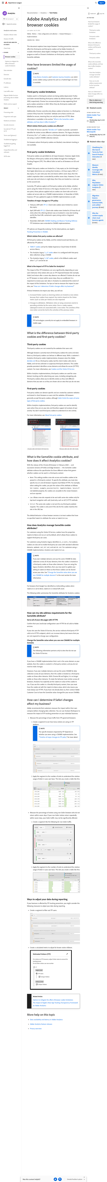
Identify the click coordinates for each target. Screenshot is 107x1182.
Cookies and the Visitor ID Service (62, 369)
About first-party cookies (53, 415)
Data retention (8, 70)
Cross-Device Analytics (40, 77)
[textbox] (11, 19)
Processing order (8, 112)
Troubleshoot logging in (10, 139)
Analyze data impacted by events (10, 43)
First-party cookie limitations (94, 37)
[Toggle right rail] (88, 8)
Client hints (7, 48)
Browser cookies (10, 57)
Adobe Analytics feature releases (41, 1024)
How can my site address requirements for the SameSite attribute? (95, 84)
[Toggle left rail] (19, 8)
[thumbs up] (55, 1179)
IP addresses (7, 83)
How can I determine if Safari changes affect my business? (54, 286)
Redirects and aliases (10, 121)
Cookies (6, 52)
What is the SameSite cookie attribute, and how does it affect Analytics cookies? (95, 65)
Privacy (6, 108)
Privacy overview (35, 1028)
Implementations (32, 37)
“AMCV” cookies (35, 247)
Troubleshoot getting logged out (10, 145)
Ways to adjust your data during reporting (96, 101)
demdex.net (53, 130)
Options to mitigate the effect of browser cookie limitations (53, 1000)
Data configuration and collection (47, 34)
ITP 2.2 (42, 210)
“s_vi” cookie (49, 252)
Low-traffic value (8, 91)
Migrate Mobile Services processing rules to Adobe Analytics (11, 97)
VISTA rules (7, 156)
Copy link (101, 13)
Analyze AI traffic (8, 39)
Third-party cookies (95, 53)
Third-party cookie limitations (94, 31)
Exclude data (7, 79)
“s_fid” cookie (49, 258)
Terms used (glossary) (10, 135)
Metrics (34, 34)
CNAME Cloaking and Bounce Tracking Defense (61, 221)
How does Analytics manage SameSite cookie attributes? (95, 74)
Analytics (43, 13)
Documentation (32, 13)
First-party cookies (94, 58)
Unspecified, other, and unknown (10, 151)
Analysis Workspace (65, 34)
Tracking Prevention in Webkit (37, 232)
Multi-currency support (10, 104)
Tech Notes (53, 13)
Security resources (9, 125)
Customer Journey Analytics (61, 77)
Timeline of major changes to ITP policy (53, 737)
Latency (6, 87)
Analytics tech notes (10, 30)
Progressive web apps (10, 116)
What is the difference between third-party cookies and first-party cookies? (94, 46)
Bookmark (93, 13)
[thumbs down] (60, 1179)
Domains (6, 74)
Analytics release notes (10, 35)
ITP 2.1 (45, 205)
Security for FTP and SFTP (9, 130)
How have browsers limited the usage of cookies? (94, 24)
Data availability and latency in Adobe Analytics (46, 1019)
